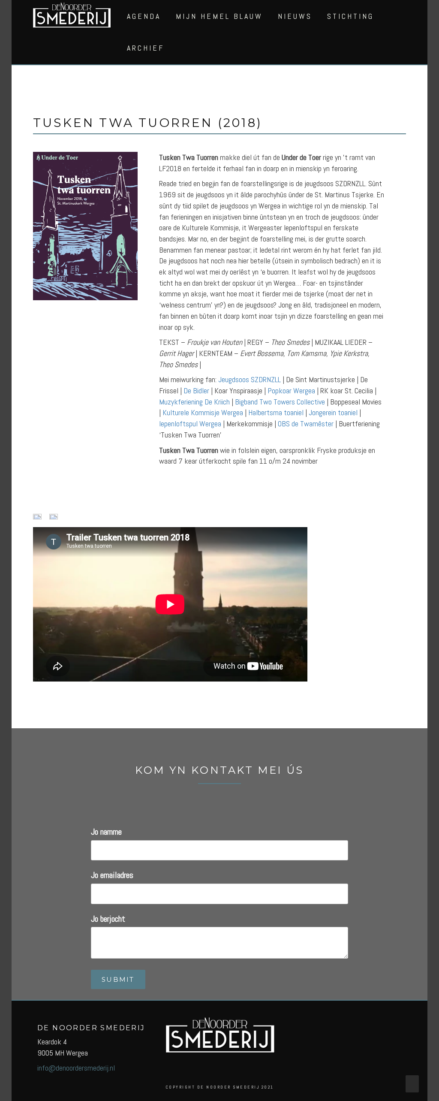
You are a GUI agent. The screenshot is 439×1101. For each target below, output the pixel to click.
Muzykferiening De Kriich (194, 402)
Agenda (144, 16)
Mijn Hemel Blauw (219, 16)
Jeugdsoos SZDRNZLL (249, 379)
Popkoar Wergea (291, 390)
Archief (145, 48)
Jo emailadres (112, 875)
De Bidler (196, 390)
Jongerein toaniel (333, 412)
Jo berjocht (108, 918)
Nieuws (295, 16)
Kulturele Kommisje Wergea (202, 412)
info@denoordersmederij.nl (76, 1068)
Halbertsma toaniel (276, 412)
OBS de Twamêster (306, 423)
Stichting (350, 16)
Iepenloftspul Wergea (190, 423)
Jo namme (106, 831)
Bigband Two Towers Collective (280, 402)
